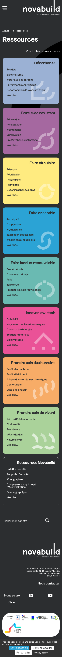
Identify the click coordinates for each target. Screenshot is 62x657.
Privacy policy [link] (41, 652)
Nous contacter (49, 583)
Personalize (23, 652)
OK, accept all (19, 647)
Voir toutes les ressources (43, 51)
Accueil (5, 31)
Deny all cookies (42, 647)
